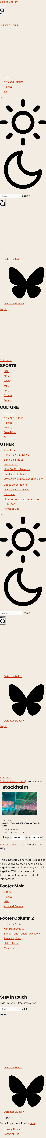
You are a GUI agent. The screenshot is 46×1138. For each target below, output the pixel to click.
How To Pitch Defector (17, 469)
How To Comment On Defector (22, 499)
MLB (6, 385)
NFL (6, 371)
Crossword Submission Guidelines (23, 478)
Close (2, 849)
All (5, 91)
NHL (6, 390)
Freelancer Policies (15, 474)
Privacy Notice (12, 1129)
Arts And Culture (13, 417)
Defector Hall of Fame (16, 489)
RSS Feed (9, 503)
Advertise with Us (14, 928)
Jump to (7, 837)
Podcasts (9, 413)
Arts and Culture (13, 81)
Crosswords (11, 437)
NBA (6, 376)
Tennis (8, 400)
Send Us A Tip (12, 924)
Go (41, 838)
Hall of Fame (11, 943)
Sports (8, 77)
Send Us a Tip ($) (14, 459)
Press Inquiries (12, 938)
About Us (9, 450)
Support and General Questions (22, 933)
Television (10, 432)
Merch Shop (11, 464)
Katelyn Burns (11, 829)
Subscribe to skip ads (12, 781)
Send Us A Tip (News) (17, 454)
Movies (8, 427)
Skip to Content (9, 1)
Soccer (8, 395)
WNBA (7, 381)
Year (28, 837)
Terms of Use (11, 508)
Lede (32, 1123)
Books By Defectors (15, 484)
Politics (8, 86)
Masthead (9, 494)
